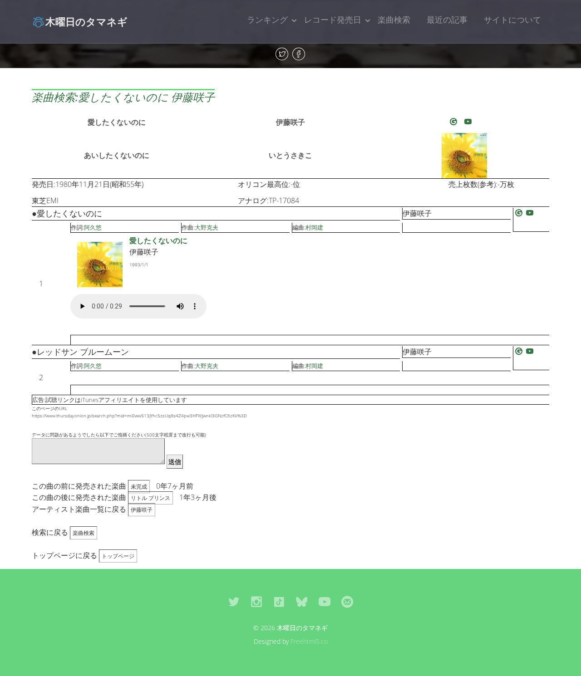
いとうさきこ (290, 155)
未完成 (139, 486)
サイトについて (512, 19)
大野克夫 (206, 227)
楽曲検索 (394, 19)
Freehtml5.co (309, 641)
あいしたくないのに (116, 155)
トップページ (118, 556)
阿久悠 (93, 227)
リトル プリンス (150, 498)
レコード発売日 (332, 19)
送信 (174, 461)
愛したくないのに (117, 122)
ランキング (267, 19)
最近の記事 (447, 19)
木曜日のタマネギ (86, 21)
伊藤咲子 (290, 122)
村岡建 (314, 227)
